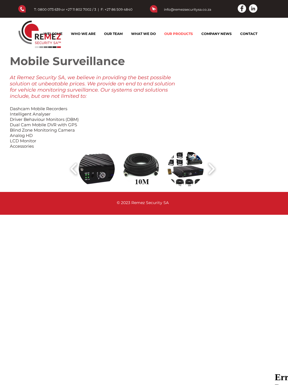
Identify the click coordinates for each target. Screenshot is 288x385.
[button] (97, 169)
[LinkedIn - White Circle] (253, 8)
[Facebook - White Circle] (242, 8)
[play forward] (211, 169)
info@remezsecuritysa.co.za (187, 9)
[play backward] (74, 169)
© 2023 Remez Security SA (143, 202)
